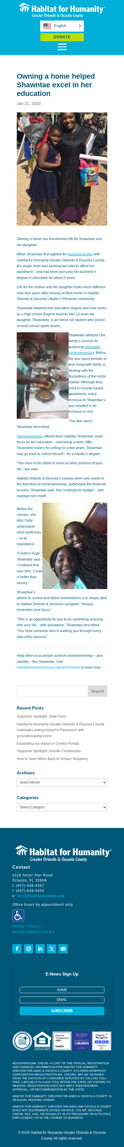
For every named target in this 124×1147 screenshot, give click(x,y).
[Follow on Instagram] (28, 948)
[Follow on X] (51, 948)
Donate (62, 37)
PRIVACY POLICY (26, 927)
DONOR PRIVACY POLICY (33, 932)
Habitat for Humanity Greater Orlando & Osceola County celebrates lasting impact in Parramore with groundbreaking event (60, 730)
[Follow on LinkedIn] (40, 948)
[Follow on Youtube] (63, 948)
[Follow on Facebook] (17, 948)
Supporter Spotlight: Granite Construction (49, 751)
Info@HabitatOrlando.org (40, 896)
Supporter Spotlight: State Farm (41, 716)
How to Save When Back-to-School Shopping (52, 759)
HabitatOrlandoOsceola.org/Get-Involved (48, 667)
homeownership (80, 254)
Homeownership (30, 436)
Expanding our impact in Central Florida (48, 744)
